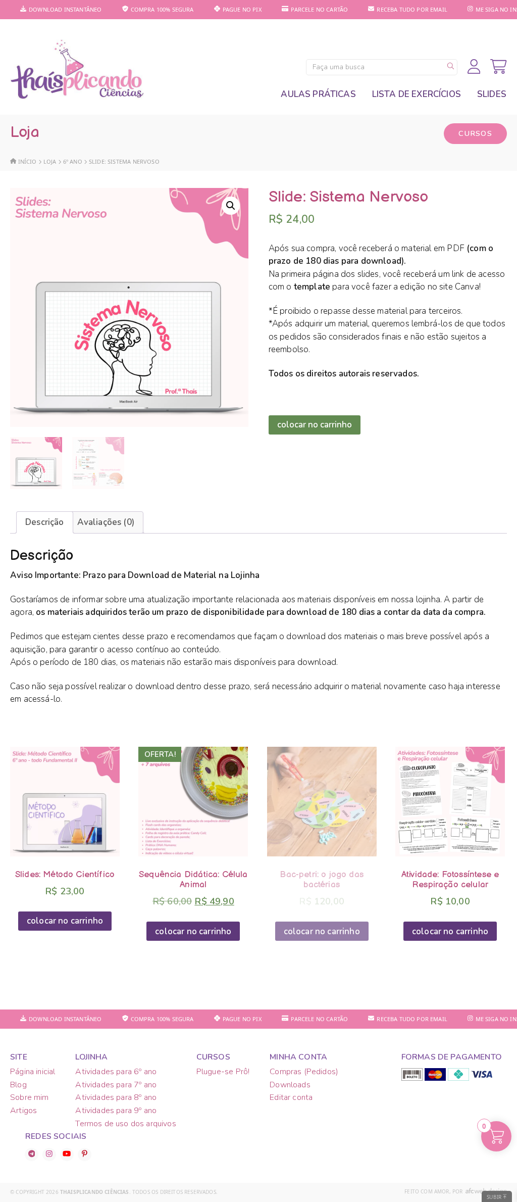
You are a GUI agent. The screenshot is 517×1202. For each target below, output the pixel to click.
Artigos (23, 1110)
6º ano (72, 161)
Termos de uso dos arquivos (125, 1123)
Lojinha (91, 1057)
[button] (231, 206)
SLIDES (491, 94)
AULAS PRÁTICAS (318, 94)
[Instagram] (49, 1154)
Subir (495, 1196)
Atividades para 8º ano (116, 1097)
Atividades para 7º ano (116, 1084)
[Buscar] (450, 67)
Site (18, 1057)
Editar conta (291, 1097)
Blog (18, 1084)
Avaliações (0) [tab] (105, 522)
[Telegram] (31, 1154)
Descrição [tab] (44, 522)
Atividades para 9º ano (116, 1110)
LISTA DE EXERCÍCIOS (416, 94)
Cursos (475, 133)
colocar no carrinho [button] (65, 921)
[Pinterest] (84, 1154)
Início (27, 161)
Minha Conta (298, 1057)
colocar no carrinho (314, 424)
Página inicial (32, 1071)
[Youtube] (67, 1154)
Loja (50, 161)
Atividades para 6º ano (116, 1071)
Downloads (290, 1084)
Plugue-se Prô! (222, 1071)
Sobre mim (29, 1097)
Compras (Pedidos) (304, 1071)
